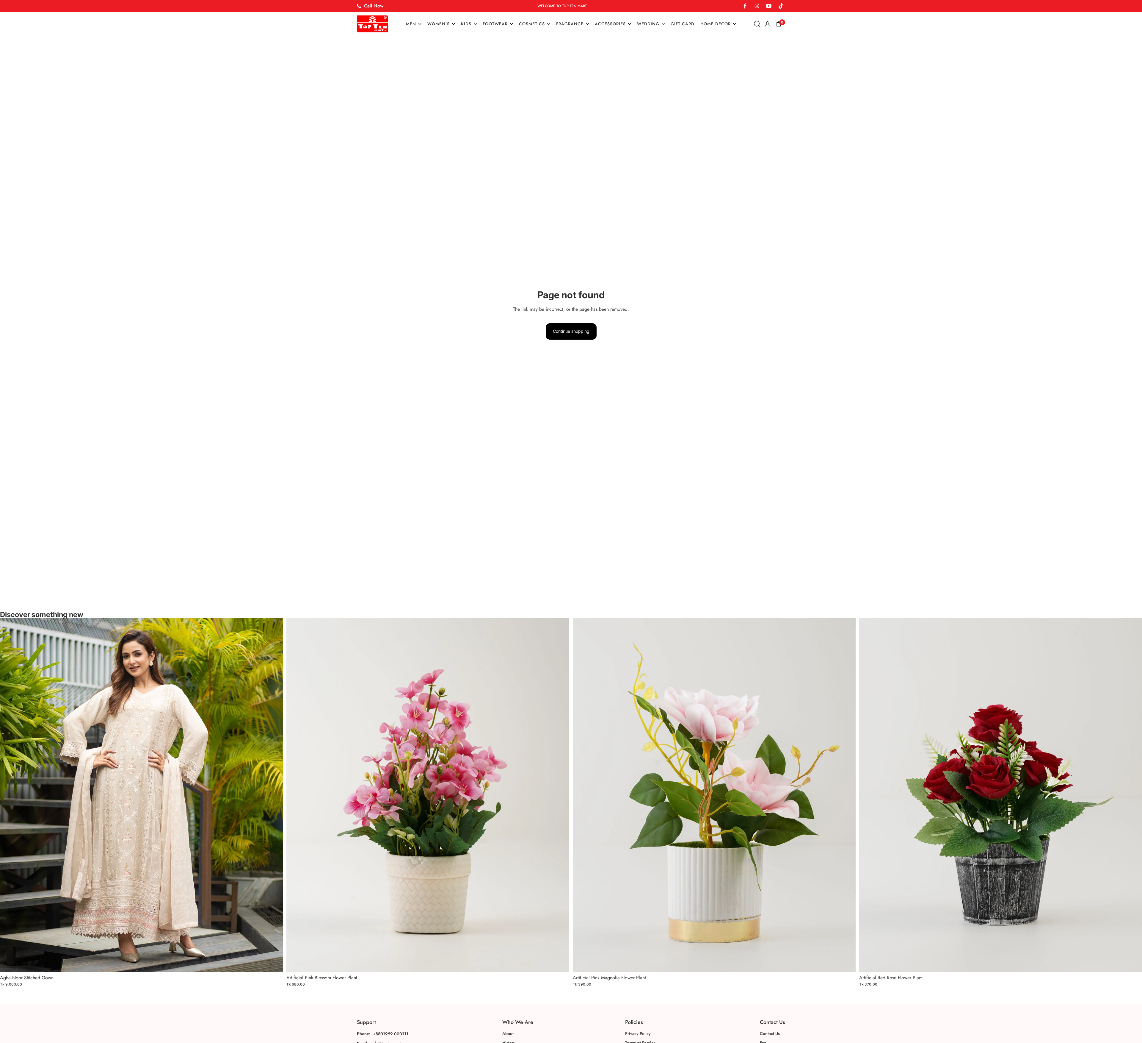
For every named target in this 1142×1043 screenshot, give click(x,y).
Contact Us (770, 1033)
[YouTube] (768, 5)
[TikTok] (780, 5)
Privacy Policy (638, 1033)
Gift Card (682, 24)
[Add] (273, 963)
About (508, 1033)
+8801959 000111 (390, 1034)
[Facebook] (745, 5)
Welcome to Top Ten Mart (562, 6)
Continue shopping (571, 331)
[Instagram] (756, 5)
